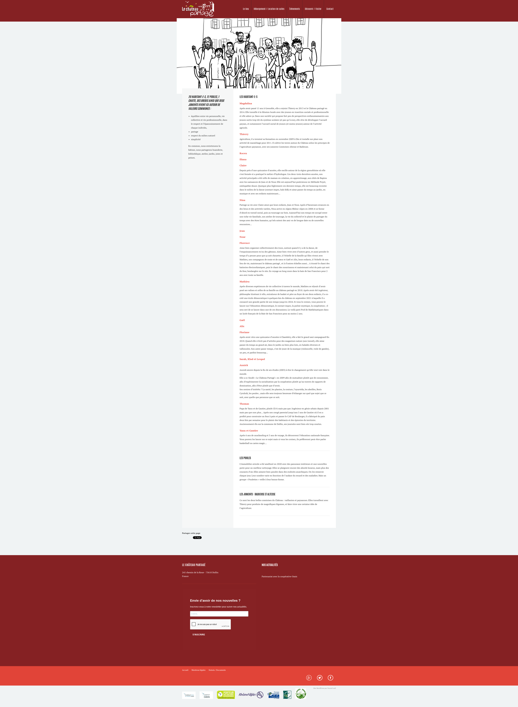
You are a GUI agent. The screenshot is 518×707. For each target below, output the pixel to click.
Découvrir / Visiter (313, 9)
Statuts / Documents (217, 670)
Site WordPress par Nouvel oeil (324, 688)
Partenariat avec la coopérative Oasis (279, 576)
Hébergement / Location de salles (269, 9)
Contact (330, 9)
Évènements (294, 9)
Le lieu (246, 9)
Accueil (185, 670)
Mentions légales (198, 670)
